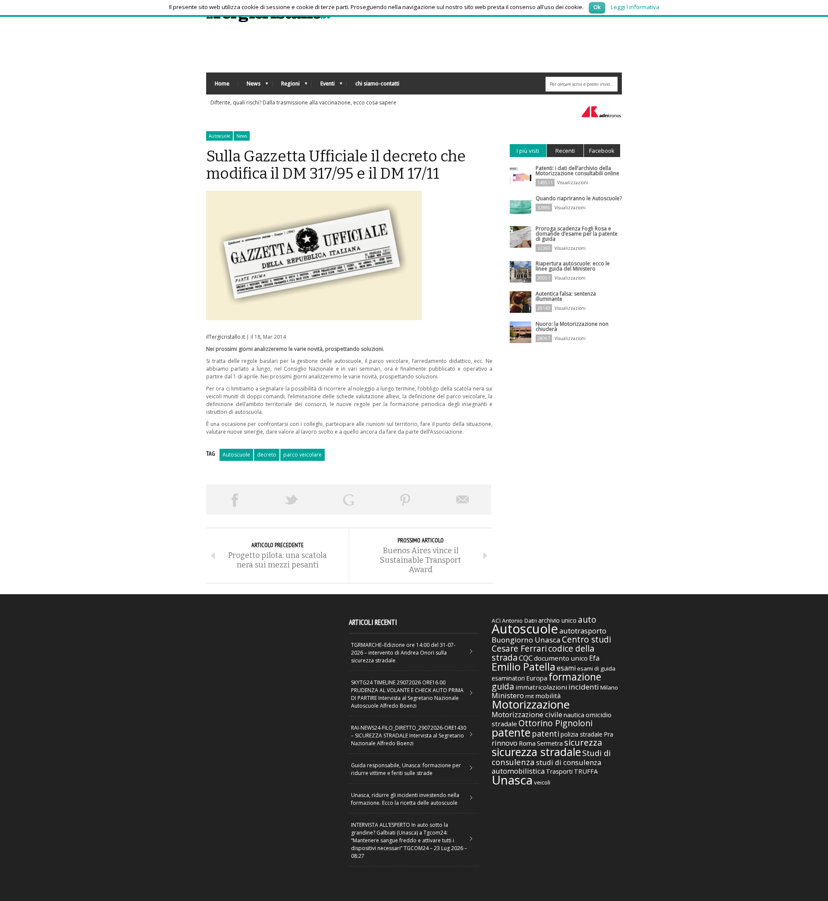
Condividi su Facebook (234, 500)
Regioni (286, 85)
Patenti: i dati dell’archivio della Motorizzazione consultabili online (577, 170)
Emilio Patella (523, 667)
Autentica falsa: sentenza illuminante (566, 296)
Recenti (565, 150)
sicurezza (583, 742)
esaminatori (508, 678)
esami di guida (596, 668)
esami (566, 668)
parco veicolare (302, 454)
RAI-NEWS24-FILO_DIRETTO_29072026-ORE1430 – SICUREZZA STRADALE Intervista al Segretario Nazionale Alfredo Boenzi (408, 735)
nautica (574, 714)
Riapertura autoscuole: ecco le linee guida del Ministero (573, 266)
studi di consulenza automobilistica (546, 766)
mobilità (548, 695)
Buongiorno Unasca (526, 640)
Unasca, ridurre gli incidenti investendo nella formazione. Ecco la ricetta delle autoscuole (405, 798)
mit (529, 696)
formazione (575, 677)
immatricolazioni (541, 687)
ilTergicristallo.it (225, 336)
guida (503, 686)
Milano (609, 687)
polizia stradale (581, 734)
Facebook (602, 150)
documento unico (561, 658)
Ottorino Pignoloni (555, 723)
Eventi (323, 85)
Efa (594, 658)
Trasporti (559, 771)
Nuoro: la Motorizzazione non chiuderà (572, 326)
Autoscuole (219, 136)
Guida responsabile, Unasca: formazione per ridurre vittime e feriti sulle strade (406, 769)
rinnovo (505, 743)
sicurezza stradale (536, 751)
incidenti (583, 687)
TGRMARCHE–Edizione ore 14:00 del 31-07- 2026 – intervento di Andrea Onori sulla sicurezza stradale (403, 652)
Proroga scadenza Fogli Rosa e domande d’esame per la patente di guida (577, 234)
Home (222, 83)
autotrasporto (582, 631)
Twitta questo (291, 500)
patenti (545, 733)
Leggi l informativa (635, 7)
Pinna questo (405, 500)
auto (587, 619)
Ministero (508, 695)
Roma (527, 743)
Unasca (512, 780)
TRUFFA (586, 771)
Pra (608, 734)
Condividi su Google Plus (348, 500)
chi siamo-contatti (377, 83)
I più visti (528, 150)
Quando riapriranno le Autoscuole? (579, 198)
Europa (536, 678)
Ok (597, 7)
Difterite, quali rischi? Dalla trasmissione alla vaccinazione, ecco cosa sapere (303, 102)
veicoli (542, 782)
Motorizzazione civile (527, 714)
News (249, 85)
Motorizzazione (531, 704)
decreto (266, 454)
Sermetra (550, 743)
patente (511, 732)
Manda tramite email (462, 500)
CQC (526, 658)
